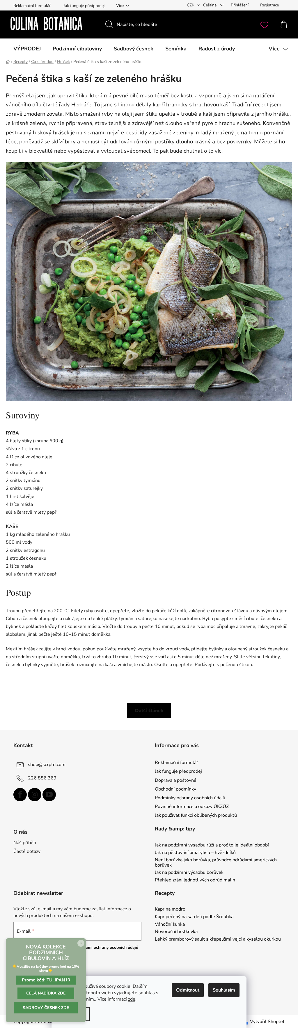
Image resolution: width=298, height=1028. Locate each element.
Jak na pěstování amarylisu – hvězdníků (195, 853)
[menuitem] (27, 49)
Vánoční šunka (170, 924)
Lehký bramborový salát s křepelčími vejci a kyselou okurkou (218, 939)
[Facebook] (20, 794)
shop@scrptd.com (46, 764)
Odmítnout (187, 990)
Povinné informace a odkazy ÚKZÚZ (192, 806)
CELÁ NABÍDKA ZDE (45, 993)
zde (131, 999)
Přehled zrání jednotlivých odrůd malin (195, 880)
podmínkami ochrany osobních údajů (103, 947)
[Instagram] (34, 794)
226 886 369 (42, 778)
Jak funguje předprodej (83, 5)
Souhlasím (224, 990)
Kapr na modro (170, 909)
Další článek (149, 710)
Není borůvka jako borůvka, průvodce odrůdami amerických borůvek (216, 863)
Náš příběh (24, 842)
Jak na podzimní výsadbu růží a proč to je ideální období (212, 845)
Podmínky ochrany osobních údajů (190, 798)
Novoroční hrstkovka (176, 931)
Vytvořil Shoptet (267, 1021)
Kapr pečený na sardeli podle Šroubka (194, 917)
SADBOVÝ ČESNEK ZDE (46, 1008)
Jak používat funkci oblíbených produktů (196, 815)
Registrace (269, 5)
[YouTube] (49, 794)
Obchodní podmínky (175, 789)
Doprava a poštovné (175, 780)
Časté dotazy (26, 851)
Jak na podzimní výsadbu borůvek (189, 872)
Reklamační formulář (32, 5)
